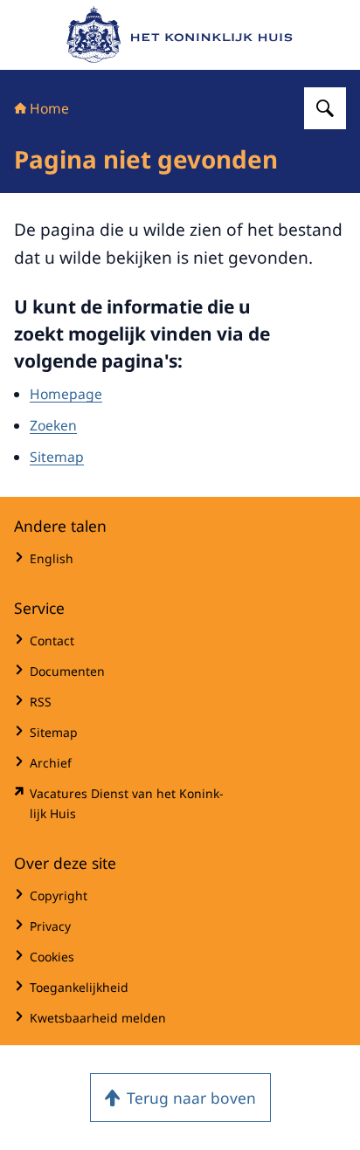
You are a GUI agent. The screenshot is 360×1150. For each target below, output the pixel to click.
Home (49, 108)
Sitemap (57, 456)
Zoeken (53, 425)
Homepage (66, 393)
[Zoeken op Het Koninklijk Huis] (325, 108)
